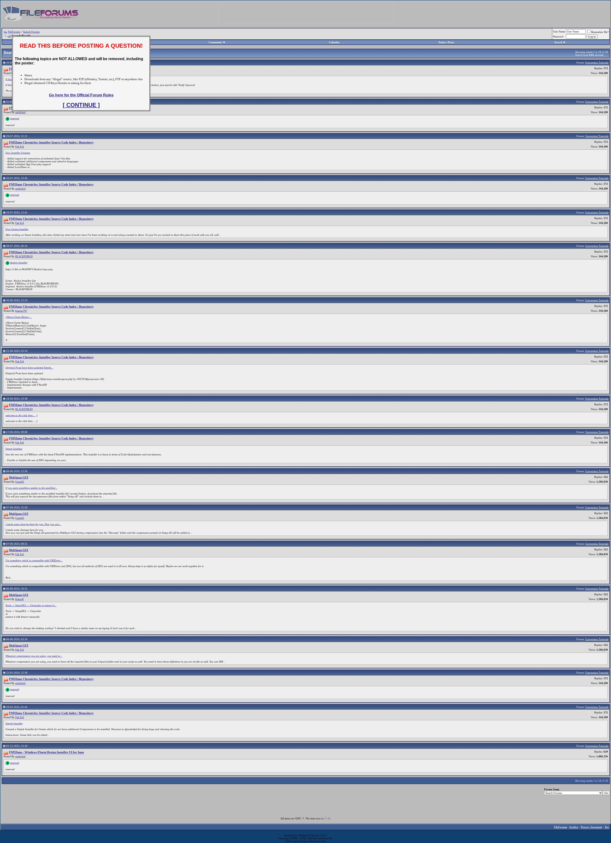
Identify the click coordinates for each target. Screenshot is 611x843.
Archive (573, 827)
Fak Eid (19, 146)
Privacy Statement (591, 827)
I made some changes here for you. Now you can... (33, 524)
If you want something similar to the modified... (31, 487)
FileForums (14, 31)
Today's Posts (446, 42)
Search (558, 42)
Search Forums (31, 31)
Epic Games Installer (16, 229)
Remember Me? (600, 32)
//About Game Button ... (18, 317)
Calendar (334, 42)
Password (558, 36)
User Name (559, 31)
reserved (14, 118)
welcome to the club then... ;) (21, 415)
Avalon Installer (18, 262)
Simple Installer (14, 723)
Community (215, 42)
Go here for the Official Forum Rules (81, 95)
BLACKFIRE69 (24, 256)
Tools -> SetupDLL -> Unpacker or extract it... (31, 605)
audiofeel (20, 112)
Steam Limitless (13, 448)
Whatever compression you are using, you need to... (33, 655)
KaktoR (19, 599)
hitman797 (21, 310)
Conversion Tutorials (596, 62)
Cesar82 (19, 481)
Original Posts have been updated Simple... (29, 367)
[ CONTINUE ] (81, 105)
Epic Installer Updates (17, 152)
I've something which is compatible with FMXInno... (34, 560)
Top (607, 827)
